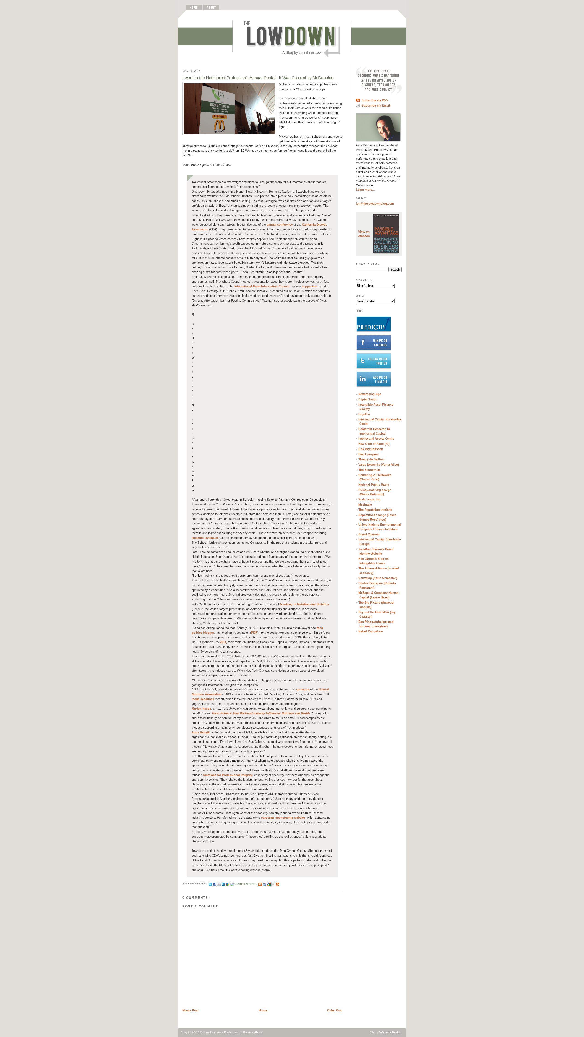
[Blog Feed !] (277, 883)
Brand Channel (368, 534)
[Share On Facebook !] (214, 883)
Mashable (365, 504)
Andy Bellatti (201, 732)
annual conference (280, 224)
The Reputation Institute (375, 509)
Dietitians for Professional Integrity (227, 775)
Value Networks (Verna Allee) (378, 464)
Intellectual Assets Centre (376, 438)
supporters (309, 286)
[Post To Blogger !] (260, 883)
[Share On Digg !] (243, 883)
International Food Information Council (261, 286)
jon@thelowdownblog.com (375, 203)
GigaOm (364, 414)
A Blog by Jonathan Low (302, 53)
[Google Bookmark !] (269, 883)
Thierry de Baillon (371, 459)
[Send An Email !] (273, 883)
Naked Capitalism (370, 631)
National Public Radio (373, 484)
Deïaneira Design (390, 1032)
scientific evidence (205, 537)
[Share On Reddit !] (219, 883)
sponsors (302, 689)
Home (263, 1010)
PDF (254, 632)
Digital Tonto (367, 399)
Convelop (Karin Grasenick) (377, 578)
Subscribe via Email (376, 105)
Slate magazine (369, 499)
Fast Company (368, 454)
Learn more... (365, 189)
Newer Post (190, 1010)
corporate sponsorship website (283, 817)
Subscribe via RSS (375, 100)
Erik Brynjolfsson (370, 449)
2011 (223, 642)
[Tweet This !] (210, 883)
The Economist (369, 470)
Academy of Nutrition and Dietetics (304, 604)
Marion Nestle (201, 708)
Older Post (334, 1010)
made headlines (203, 699)
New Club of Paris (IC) (373, 444)
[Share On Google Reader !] (264, 883)
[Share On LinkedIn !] (223, 883)
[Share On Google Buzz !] (227, 883)
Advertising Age (369, 394)
